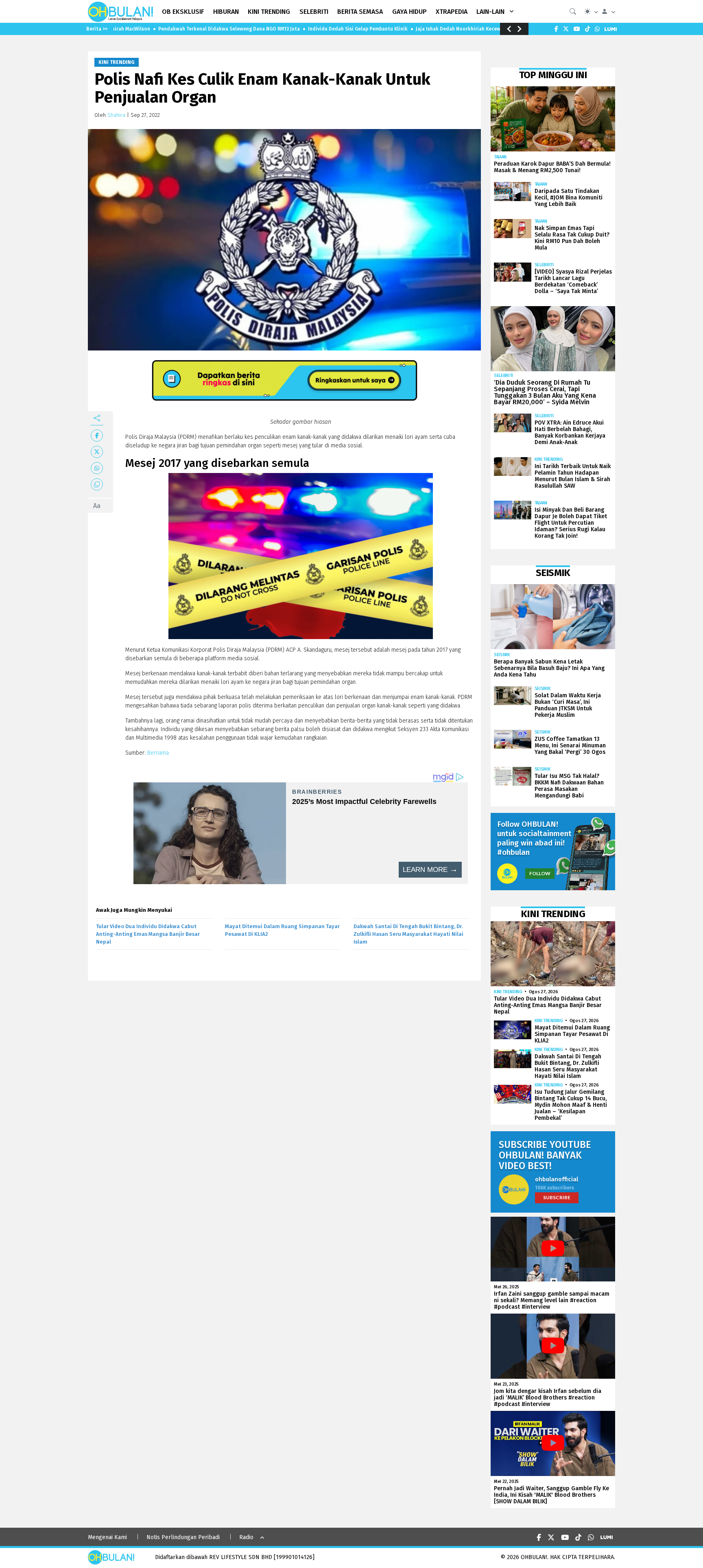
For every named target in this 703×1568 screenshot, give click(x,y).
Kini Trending (116, 62)
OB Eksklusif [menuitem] (183, 11)
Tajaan (500, 157)
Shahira (116, 115)
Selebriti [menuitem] (313, 11)
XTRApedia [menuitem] (451, 11)
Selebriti (544, 264)
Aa (96, 506)
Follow (539, 873)
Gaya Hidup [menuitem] (409, 11)
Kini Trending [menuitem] (269, 11)
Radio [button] (246, 1537)
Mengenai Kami (107, 1537)
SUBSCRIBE (556, 1197)
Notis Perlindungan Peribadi (183, 1537)
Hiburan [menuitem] (226, 11)
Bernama (158, 752)
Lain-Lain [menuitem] (490, 11)
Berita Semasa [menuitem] (360, 11)
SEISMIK (502, 654)
